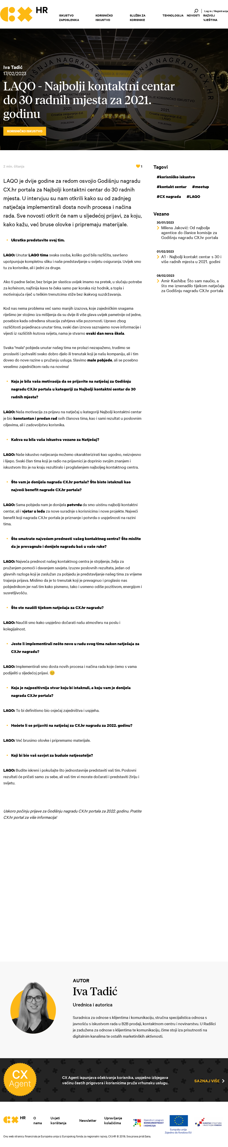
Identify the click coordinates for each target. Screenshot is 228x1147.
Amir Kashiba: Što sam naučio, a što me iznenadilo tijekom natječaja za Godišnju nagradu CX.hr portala (192, 285)
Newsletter (87, 1120)
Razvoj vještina (210, 17)
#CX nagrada (169, 196)
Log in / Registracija (216, 11)
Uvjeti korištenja (58, 1120)
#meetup (200, 186)
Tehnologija (173, 15)
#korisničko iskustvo (176, 176)
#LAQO (193, 196)
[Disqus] (72, 888)
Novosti (193, 15)
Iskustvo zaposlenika (69, 17)
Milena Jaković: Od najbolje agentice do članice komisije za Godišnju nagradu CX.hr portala (189, 232)
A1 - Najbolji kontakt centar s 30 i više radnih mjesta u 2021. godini (191, 259)
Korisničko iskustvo (104, 17)
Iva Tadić (12, 67)
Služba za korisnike (137, 17)
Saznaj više (207, 1080)
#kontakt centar (172, 186)
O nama (37, 1120)
